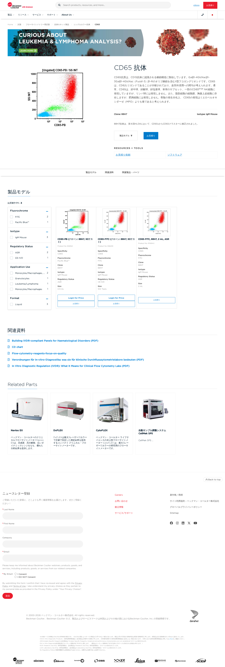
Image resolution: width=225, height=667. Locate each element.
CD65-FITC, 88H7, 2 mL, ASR (153, 239)
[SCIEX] (200, 661)
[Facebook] (171, 523)
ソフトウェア (174, 154)
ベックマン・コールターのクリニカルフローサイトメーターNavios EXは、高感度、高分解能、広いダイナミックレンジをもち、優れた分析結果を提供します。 (27, 443)
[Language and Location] (212, 15)
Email (5, 552)
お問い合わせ (121, 501)
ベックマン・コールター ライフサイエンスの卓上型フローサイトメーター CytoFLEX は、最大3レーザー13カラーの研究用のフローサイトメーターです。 (112, 443)
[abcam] (38, 661)
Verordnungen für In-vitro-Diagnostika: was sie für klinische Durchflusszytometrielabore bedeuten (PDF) (78, 359)
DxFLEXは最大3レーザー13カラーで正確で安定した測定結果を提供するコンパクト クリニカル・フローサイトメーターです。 (70, 441)
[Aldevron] (59, 661)
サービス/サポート (124, 513)
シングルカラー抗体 (82, 24)
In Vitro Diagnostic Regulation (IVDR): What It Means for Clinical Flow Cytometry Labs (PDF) (70, 366)
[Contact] (202, 15)
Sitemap (174, 513)
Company (7, 538)
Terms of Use (19, 586)
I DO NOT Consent (26, 577)
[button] (59, 5)
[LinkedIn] (183, 523)
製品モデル (91, 172)
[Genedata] (79, 661)
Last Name (8, 509)
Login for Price (76, 298)
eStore (196, 5)
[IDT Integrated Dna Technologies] (119, 661)
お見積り (210, 5)
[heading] (11, 216)
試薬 (19, 24)
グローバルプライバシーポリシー (186, 507)
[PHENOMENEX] (180, 661)
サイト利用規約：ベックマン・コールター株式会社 (194, 501)
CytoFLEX (102, 430)
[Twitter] (189, 523)
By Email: (7, 574)
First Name (8, 523)
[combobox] (113, 5)
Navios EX (17, 430)
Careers (119, 495)
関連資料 (109, 172)
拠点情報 (119, 507)
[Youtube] (195, 523)
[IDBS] (99, 661)
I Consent (22, 574)
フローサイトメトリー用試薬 (38, 24)
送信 (8, 596)
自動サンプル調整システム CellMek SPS (152, 432)
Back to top (214, 479)
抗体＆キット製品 (61, 24)
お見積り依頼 (123, 154)
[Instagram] (177, 523)
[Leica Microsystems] (140, 661)
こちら (171, 639)
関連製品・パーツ (130, 172)
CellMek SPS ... (146, 440)
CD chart (17, 347)
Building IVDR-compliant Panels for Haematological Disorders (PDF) (55, 340)
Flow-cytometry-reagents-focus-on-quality (39, 353)
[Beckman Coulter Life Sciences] (20, 5)
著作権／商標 (176, 495)
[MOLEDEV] (160, 661)
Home (10, 24)
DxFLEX (58, 430)
